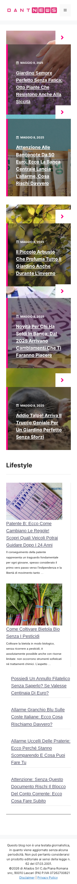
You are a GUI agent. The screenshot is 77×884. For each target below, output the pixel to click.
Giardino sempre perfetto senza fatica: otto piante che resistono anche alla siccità (39, 87)
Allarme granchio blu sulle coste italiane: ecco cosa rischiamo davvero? (38, 717)
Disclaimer (27, 878)
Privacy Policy (47, 878)
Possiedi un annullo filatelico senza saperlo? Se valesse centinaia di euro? (40, 685)
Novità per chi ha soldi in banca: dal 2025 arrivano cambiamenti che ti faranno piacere (38, 341)
